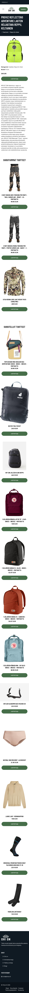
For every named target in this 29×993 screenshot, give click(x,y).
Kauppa (23, 9)
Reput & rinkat (14, 32)
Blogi (5, 966)
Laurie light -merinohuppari (15, 816)
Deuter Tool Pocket (14, 426)
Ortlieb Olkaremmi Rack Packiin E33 (14, 704)
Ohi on (6, 956)
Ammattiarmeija (8, 960)
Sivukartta (21, 990)
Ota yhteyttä (13, 988)
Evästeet (20, 988)
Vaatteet (5, 32)
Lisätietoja (14, 79)
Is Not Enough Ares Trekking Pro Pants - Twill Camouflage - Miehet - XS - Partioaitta (14, 197)
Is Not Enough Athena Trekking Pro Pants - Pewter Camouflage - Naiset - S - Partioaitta (14, 248)
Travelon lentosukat (14, 912)
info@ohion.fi (5, 2)
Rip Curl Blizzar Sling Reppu (14, 473)
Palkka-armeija (8, 963)
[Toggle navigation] (3, 9)
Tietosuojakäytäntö (11, 990)
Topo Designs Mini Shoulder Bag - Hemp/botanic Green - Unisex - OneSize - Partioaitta (14, 364)
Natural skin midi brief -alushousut (14, 760)
